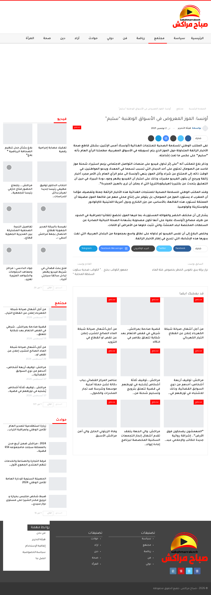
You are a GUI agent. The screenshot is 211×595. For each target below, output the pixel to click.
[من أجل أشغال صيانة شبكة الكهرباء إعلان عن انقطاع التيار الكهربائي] (184, 311)
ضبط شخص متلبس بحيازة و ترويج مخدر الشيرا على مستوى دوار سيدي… (26, 500)
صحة (47, 38)
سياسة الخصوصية (34, 552)
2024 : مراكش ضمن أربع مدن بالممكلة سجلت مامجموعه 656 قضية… (25, 447)
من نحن (41, 533)
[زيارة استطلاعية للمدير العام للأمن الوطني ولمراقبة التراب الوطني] (58, 431)
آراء (77, 38)
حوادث (93, 38)
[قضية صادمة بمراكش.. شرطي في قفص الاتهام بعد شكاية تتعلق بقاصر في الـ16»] (140, 311)
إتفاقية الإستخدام (35, 546)
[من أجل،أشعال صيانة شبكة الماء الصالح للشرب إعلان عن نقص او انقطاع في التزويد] (97, 311)
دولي (110, 38)
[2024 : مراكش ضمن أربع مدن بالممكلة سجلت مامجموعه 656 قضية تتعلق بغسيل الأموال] (58, 448)
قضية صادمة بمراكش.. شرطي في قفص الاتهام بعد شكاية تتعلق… (26, 331)
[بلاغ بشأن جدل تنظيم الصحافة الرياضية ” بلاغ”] (17, 134)
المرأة (30, 38)
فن (125, 38)
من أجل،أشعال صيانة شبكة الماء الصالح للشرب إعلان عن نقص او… (26, 351)
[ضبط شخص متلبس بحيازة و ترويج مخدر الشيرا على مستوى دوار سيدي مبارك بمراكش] (58, 501)
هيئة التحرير (39, 539)
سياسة (179, 38)
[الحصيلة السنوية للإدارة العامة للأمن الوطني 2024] (58, 483)
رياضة (140, 38)
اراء (96, 545)
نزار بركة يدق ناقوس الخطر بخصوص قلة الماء (180, 270)
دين (62, 38)
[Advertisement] (105, 74)
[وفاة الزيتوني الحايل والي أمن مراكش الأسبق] (97, 413)
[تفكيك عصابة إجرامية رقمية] (52, 134)
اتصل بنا (41, 558)
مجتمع (159, 38)
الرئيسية (197, 38)
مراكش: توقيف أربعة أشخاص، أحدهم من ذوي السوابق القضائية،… (26, 371)
